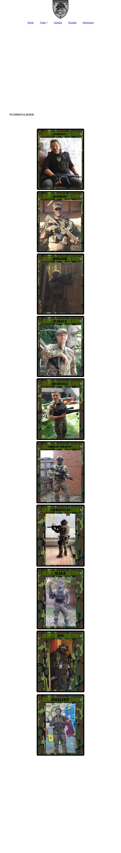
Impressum (88, 22)
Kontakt (72, 22)
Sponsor (58, 22)
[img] (60, 9)
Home (31, 22)
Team (43, 22)
